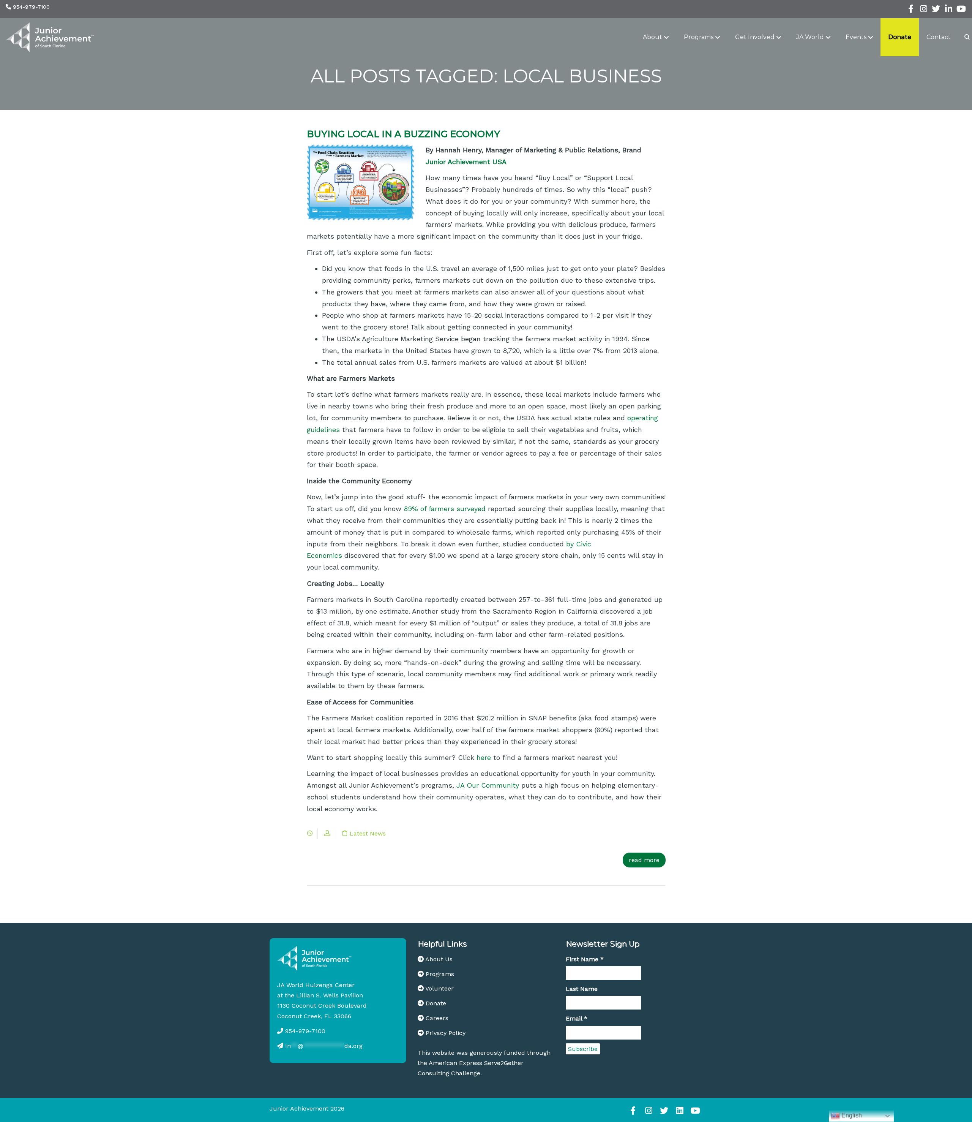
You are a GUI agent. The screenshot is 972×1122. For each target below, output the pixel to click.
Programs (698, 37)
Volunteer (439, 988)
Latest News (368, 833)
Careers (437, 1018)
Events (856, 37)
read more (644, 860)
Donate (899, 37)
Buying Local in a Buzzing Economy (403, 133)
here (484, 757)
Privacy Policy (445, 1033)
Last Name (582, 988)
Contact (938, 37)
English (851, 1115)
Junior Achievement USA (466, 162)
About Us (439, 959)
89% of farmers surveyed (445, 509)
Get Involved (755, 37)
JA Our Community (487, 785)
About (652, 37)
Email (576, 1018)
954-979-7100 (31, 7)
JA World (810, 37)
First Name (585, 959)
